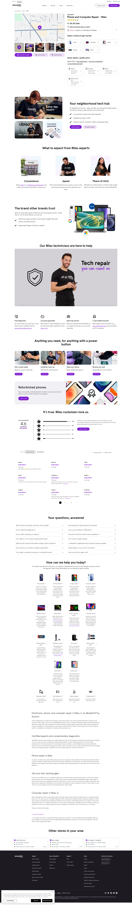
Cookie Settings (10, 900)
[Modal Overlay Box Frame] (66, 452)
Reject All (36, 900)
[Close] (52, 891)
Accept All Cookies (47, 900)
